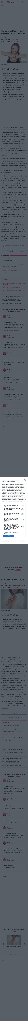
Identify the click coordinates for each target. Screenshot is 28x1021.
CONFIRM (8, 535)
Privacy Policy (22, 541)
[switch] (22, 509)
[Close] (25, 480)
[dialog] (14, 510)
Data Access (14, 541)
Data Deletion (6, 541)
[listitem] (14, 506)
